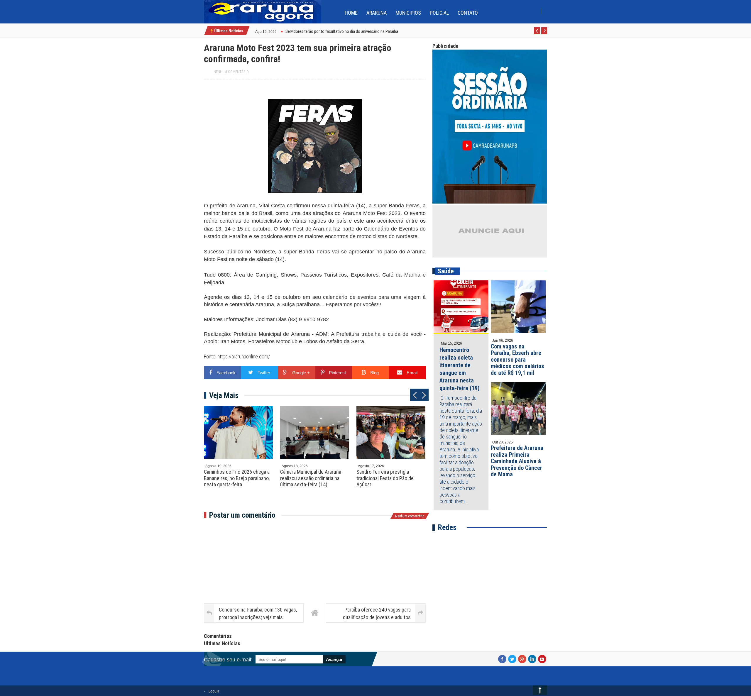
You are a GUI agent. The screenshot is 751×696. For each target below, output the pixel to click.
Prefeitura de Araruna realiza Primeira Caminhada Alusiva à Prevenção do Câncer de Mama (517, 461)
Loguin (214, 691)
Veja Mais (224, 395)
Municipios (408, 13)
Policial (439, 13)
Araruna (376, 13)
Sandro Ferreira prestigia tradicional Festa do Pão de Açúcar (385, 478)
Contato (468, 13)
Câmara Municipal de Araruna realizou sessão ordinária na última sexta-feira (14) (310, 478)
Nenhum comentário (231, 72)
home (351, 13)
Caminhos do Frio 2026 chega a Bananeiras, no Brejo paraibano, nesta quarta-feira (237, 478)
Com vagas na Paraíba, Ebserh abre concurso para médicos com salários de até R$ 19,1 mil (517, 359)
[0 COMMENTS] (277, 31)
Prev (414, 395)
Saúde (446, 271)
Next (424, 395)
